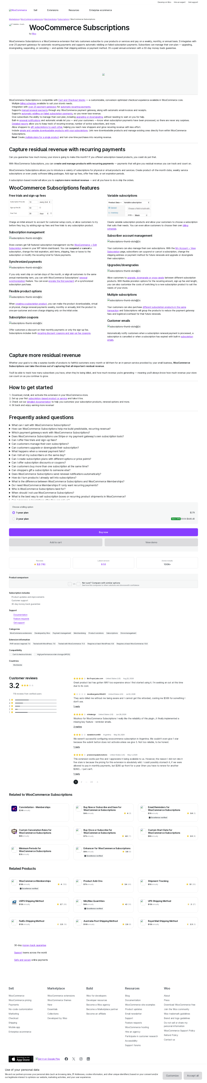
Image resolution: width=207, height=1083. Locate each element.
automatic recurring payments (76, 106)
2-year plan (22, 518)
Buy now (103, 532)
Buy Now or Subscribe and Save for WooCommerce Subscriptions (102, 808)
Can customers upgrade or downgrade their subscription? (45, 447)
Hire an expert (179, 2)
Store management (128, 633)
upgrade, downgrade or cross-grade (145, 277)
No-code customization (21, 1009)
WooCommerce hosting (137, 1027)
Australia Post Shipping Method (101, 921)
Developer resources (96, 1000)
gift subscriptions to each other (46, 127)
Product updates (133, 1009)
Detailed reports (20, 123)
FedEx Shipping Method (31, 921)
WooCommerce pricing (20, 1000)
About (167, 995)
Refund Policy (171, 1035)
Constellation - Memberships (34, 807)
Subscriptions (63, 19)
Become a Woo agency (98, 1004)
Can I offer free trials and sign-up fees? (34, 440)
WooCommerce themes (59, 1000)
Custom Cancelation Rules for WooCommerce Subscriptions (35, 831)
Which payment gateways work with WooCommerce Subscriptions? (51, 432)
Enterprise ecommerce (20, 1031)
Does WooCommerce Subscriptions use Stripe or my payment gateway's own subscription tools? (68, 436)
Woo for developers (96, 995)
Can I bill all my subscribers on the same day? (38, 455)
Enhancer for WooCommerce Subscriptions (107, 848)
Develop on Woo (164, 2)
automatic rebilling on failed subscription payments (47, 113)
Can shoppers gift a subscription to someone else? (41, 470)
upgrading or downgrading (89, 117)
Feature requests (133, 1022)
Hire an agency (132, 1031)
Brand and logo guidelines (177, 1018)
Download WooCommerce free (179, 1004)
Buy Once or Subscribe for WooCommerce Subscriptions (100, 831)
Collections (53, 1013)
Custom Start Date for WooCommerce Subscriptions (164, 831)
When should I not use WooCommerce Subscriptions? (43, 492)
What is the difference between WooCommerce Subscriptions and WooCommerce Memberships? (68, 481)
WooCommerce (16, 995)
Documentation (133, 1000)
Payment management (62, 633)
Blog (127, 995)
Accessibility (131, 1040)
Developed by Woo (42, 633)
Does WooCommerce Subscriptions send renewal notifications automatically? (56, 473)
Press (167, 1000)
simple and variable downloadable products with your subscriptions (54, 130)
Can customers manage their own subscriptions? (40, 443)
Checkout (13, 1018)
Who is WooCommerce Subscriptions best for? (38, 488)
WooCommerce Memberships (35, 881)
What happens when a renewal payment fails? (38, 451)
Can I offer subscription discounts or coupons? (39, 462)
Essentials (52, 1009)
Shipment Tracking (158, 881)
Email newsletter (133, 1013)
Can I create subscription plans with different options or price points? (51, 458)
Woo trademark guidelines (177, 1013)
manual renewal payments (35, 110)
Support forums (133, 1045)
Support (18, 952)
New (49, 1004)
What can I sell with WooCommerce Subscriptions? (41, 425)
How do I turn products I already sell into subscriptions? (44, 477)
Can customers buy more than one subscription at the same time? (50, 466)
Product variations (96, 633)
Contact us (169, 1039)
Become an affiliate (96, 1013)
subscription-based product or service (48, 398)
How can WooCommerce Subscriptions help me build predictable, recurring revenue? (61, 428)
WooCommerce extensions (32, 19)
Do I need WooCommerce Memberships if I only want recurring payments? (55, 485)
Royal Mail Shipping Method (163, 921)
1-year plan (22, 512)
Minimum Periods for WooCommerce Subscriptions (35, 850)
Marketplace (14, 19)
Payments (14, 1004)
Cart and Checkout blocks (71, 100)
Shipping (13, 1022)
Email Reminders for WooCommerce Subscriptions (164, 808)
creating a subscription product (31, 303)
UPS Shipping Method (159, 901)
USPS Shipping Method (31, 901)
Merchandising (50, 19)
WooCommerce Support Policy (179, 1030)
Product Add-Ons (93, 881)
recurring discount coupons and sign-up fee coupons (64, 333)
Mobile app (14, 1027)
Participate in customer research (141, 1036)
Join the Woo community (176, 1009)
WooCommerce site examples (140, 1004)
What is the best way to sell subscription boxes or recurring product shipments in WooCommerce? (69, 496)
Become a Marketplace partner (102, 1009)
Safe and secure (22, 959)
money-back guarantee (34, 945)
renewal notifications (29, 120)
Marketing (14, 1013)
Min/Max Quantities (94, 901)
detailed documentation (39, 401)
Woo (34, 33)
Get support (193, 2)
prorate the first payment (61, 281)
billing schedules (28, 103)
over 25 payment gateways (42, 106)
